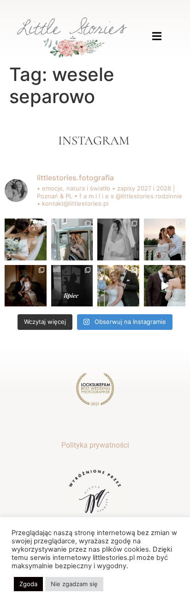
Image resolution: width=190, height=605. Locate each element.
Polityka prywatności (95, 445)
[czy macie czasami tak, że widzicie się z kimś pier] (26, 286)
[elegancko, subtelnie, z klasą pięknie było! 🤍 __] (118, 239)
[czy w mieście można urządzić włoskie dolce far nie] (72, 239)
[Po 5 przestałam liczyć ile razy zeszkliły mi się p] (26, 239)
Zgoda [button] (28, 584)
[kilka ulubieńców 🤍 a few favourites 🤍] (165, 286)
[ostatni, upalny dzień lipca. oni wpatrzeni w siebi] (165, 239)
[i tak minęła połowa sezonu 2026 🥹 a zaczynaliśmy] (118, 286)
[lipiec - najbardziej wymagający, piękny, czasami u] (72, 286)
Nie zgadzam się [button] (74, 584)
